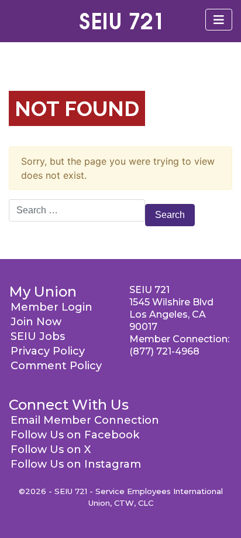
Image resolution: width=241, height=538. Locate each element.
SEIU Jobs (38, 336)
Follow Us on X (51, 449)
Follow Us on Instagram (76, 464)
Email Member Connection (85, 420)
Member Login (51, 307)
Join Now (36, 321)
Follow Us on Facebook (75, 434)
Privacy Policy (48, 351)
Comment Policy (56, 365)
